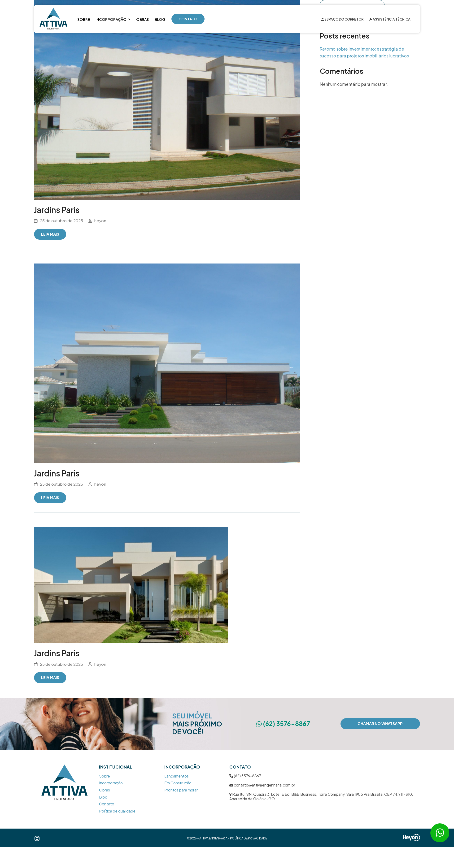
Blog (103, 797)
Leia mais (50, 234)
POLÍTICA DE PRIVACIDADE (248, 838)
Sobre (104, 776)
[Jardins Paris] (167, 99)
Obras (104, 789)
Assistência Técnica (391, 19)
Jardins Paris (56, 210)
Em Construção (178, 782)
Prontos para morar (181, 789)
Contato (106, 803)
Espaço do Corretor (343, 19)
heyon (100, 220)
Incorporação (111, 782)
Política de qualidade (117, 810)
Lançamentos (176, 776)
